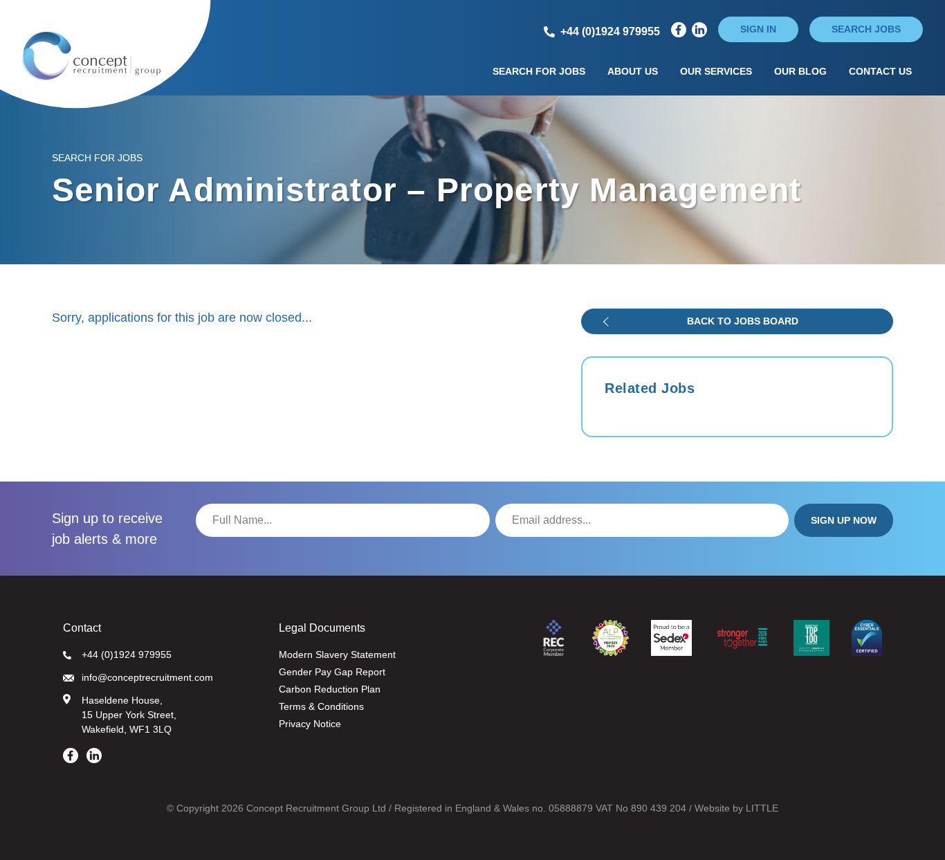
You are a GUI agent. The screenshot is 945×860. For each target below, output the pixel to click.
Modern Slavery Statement (337, 654)
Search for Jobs (539, 71)
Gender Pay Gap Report (332, 671)
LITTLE (762, 808)
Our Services (716, 71)
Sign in (758, 29)
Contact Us (880, 71)
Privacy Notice (310, 723)
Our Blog (800, 71)
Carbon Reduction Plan (329, 689)
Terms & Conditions (321, 706)
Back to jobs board (742, 321)
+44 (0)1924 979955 (127, 654)
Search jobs (866, 29)
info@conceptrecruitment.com (147, 677)
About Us (632, 71)
